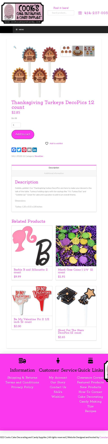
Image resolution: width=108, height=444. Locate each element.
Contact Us (58, 387)
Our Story (57, 382)
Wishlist (58, 396)
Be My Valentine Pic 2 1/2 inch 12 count (31, 320)
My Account (58, 377)
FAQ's (58, 392)
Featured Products (90, 382)
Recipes (90, 411)
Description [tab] (54, 167)
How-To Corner (90, 392)
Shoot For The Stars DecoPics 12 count (71, 331)
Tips (90, 406)
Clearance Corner (90, 377)
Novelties (39, 156)
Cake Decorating (90, 396)
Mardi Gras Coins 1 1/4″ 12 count (75, 271)
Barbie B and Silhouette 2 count (31, 271)
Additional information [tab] (54, 173)
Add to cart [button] (33, 261)
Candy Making (90, 401)
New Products (90, 387)
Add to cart (22, 134)
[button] (15, 47)
